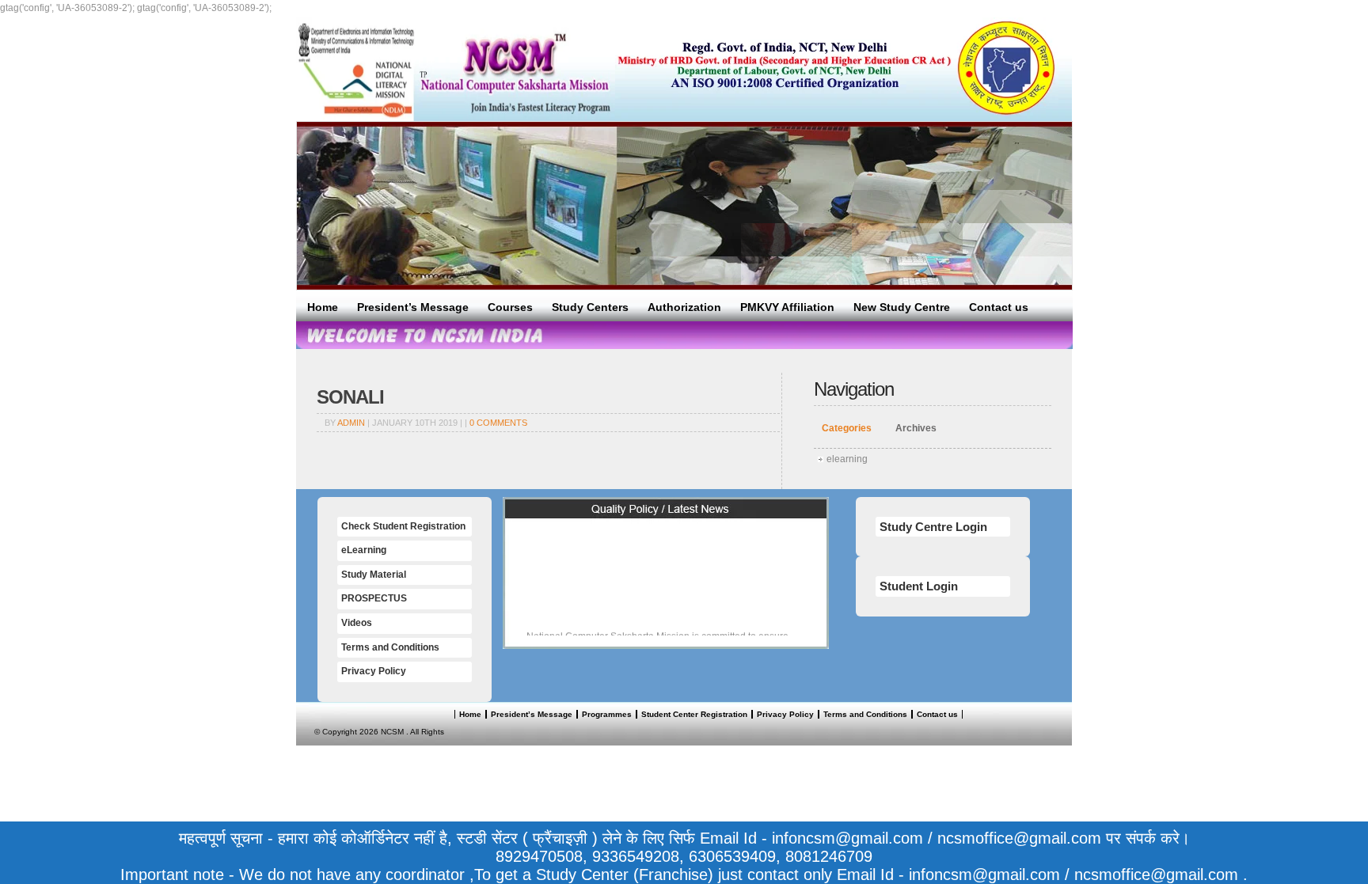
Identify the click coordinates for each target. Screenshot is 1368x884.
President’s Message (413, 307)
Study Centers (590, 307)
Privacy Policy (373, 671)
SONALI (350, 397)
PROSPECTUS (374, 598)
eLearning (363, 550)
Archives (916, 428)
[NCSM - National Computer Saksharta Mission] (455, 69)
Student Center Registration (694, 714)
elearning (847, 459)
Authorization (684, 307)
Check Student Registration (403, 526)
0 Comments (498, 422)
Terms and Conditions (390, 647)
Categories (847, 428)
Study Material (373, 574)
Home (322, 307)
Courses (510, 307)
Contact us (998, 307)
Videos (356, 622)
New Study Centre (901, 307)
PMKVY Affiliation (787, 307)
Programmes (607, 714)
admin (351, 422)
